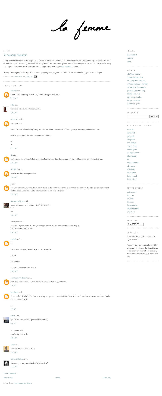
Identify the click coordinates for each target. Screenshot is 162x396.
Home (57, 377)
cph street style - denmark (136, 87)
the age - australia (133, 100)
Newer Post (7, 377)
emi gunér (130, 136)
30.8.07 (14, 271)
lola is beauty (132, 156)
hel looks (130, 195)
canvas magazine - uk (135, 77)
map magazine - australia (136, 80)
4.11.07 (14, 366)
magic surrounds (133, 162)
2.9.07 (13, 285)
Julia (12, 104)
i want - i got (131, 146)
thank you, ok (132, 176)
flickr (129, 61)
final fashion (131, 142)
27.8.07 (14, 194)
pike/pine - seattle (133, 74)
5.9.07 (13, 309)
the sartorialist (132, 205)
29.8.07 (14, 232)
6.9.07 (13, 323)
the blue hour (132, 179)
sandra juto (131, 169)
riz (11, 155)
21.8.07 (14, 98)
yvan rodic (131, 211)
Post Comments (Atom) (23, 383)
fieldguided (131, 139)
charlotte (14, 90)
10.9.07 (14, 337)
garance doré (131, 191)
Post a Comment (9, 373)
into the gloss (132, 149)
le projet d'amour (133, 152)
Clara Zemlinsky (17, 358)
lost (128, 159)
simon (13, 315)
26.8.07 (14, 177)
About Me (14, 119)
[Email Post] (36, 76)
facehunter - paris (133, 103)
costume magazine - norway (137, 83)
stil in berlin (131, 172)
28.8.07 (14, 215)
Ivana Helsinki (65, 66)
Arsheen (14, 169)
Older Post (107, 377)
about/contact (132, 54)
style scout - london (134, 97)
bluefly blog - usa (133, 93)
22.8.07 (14, 112)
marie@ (13, 239)
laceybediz (14, 292)
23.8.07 (14, 162)
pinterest (130, 58)
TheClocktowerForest (19, 277)
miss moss (131, 166)
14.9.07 (14, 352)
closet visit (131, 132)
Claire (13, 344)
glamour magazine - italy (136, 90)
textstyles (130, 198)
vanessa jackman (133, 208)
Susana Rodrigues (17, 201)
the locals (130, 201)
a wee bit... (131, 129)
